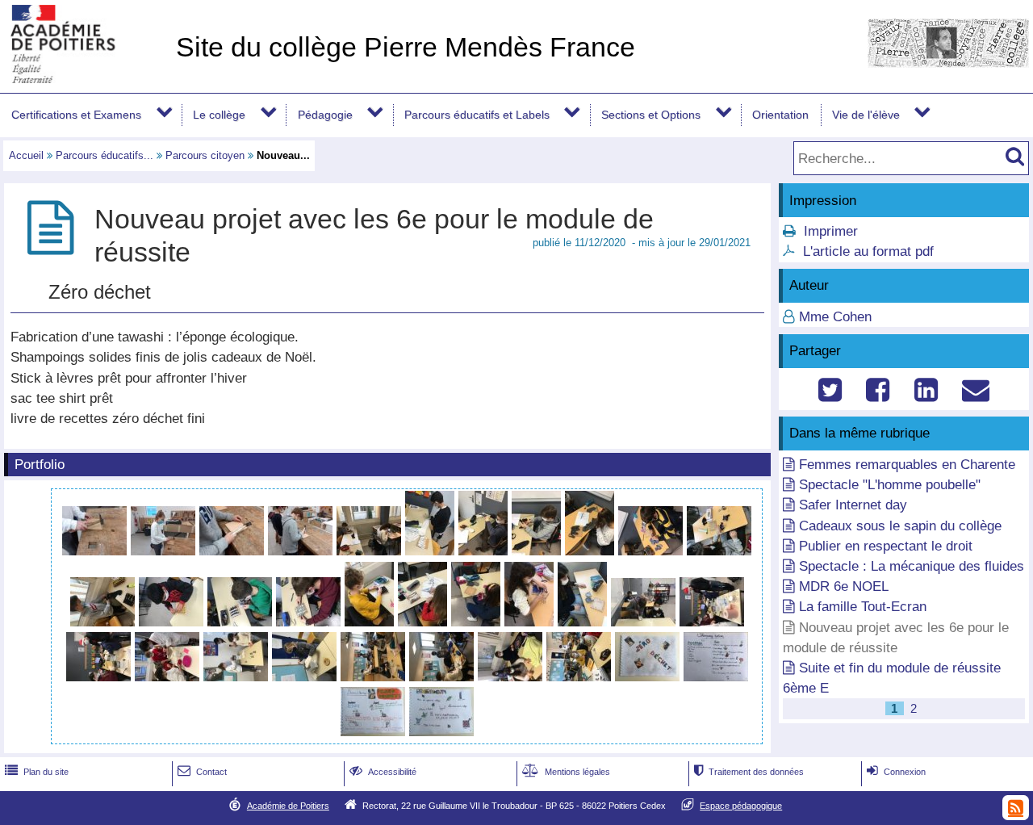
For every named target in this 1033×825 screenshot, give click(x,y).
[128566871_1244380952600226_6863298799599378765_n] (165, 551)
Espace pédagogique (741, 805)
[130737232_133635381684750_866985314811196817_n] (584, 622)
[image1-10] (512, 677)
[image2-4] (712, 622)
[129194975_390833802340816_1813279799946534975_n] (531, 622)
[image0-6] (306, 677)
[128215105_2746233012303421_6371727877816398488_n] (233, 551)
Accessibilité (382, 772)
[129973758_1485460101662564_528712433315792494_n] (424, 622)
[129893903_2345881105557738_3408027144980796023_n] (431, 551)
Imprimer (831, 231)
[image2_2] (173, 622)
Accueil (26, 155)
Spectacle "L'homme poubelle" (890, 484)
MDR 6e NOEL (844, 586)
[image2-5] (443, 677)
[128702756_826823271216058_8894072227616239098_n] (538, 551)
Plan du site (37, 772)
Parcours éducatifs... (104, 155)
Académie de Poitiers (288, 805)
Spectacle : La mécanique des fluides (911, 566)
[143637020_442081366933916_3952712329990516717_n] (649, 677)
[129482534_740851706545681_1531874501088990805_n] (485, 551)
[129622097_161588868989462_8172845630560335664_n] (302, 551)
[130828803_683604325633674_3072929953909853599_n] (371, 622)
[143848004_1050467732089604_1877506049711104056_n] (375, 731)
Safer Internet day (853, 505)
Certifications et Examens (76, 114)
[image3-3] (100, 677)
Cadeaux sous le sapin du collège (900, 526)
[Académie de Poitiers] (84, 78)
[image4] (169, 677)
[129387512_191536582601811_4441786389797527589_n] (591, 551)
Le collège (219, 114)
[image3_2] (104, 622)
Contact (202, 772)
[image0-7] (580, 677)
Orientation (780, 114)
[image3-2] (241, 622)
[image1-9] (237, 677)
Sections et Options (651, 114)
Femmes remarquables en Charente (907, 464)
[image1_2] (652, 551)
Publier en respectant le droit (885, 546)
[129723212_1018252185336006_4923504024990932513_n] (371, 551)
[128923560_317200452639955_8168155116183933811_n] (96, 551)
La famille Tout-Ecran (862, 606)
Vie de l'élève (866, 114)
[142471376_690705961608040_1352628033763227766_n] (716, 677)
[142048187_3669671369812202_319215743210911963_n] (441, 731)
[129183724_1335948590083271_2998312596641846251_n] (477, 622)
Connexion (896, 772)
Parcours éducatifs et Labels (477, 114)
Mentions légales (566, 772)
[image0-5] (645, 622)
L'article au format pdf (868, 251)
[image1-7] (310, 622)
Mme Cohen (835, 317)
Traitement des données (749, 772)
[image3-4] (375, 677)
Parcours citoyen (205, 155)
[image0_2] (719, 551)
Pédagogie (325, 114)
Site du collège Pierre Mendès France (405, 47)
